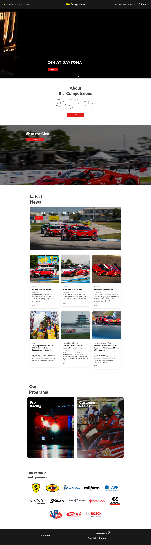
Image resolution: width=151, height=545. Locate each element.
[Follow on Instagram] (139, 4)
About (11, 4)
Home (5, 4)
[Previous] (5, 44)
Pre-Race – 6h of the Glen (72, 289)
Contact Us (131, 4)
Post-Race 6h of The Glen (41, 289)
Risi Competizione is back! (104, 289)
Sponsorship (122, 4)
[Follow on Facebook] (137, 4)
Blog (115, 4)
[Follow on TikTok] (141, 4)
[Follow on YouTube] (145, 4)
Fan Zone (26, 4)
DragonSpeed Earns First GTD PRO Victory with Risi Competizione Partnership (43, 348)
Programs (18, 4)
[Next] (145, 44)
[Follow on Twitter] (143, 4)
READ (33, 305)
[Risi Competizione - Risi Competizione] (75, 4)
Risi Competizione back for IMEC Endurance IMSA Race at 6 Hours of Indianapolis (106, 348)
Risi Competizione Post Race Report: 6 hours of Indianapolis (74, 347)
